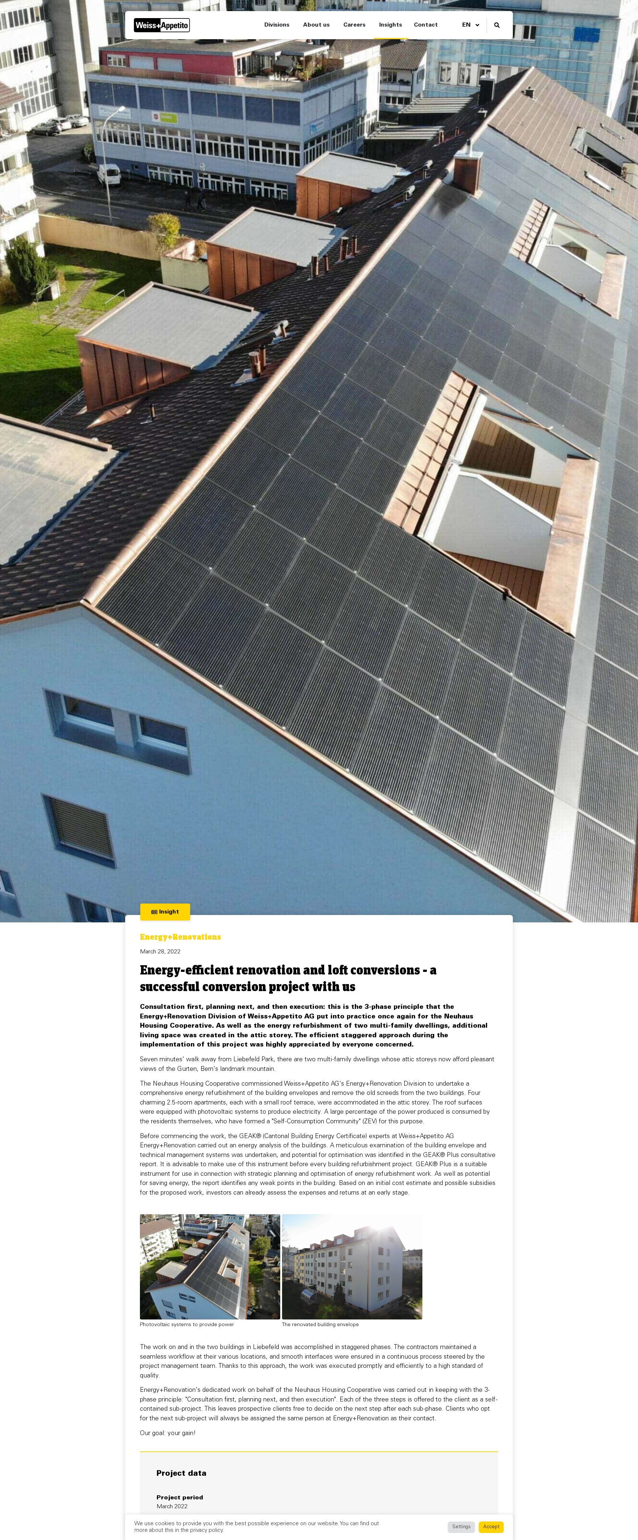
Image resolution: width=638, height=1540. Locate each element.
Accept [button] (491, 1527)
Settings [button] (461, 1527)
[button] (497, 25)
